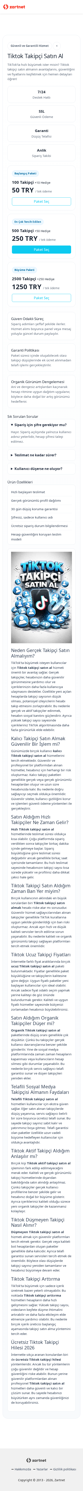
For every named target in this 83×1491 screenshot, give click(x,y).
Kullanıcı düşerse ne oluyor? (38, 468)
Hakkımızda (23, 1469)
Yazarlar (42, 1469)
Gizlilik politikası (64, 1469)
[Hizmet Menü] (77, 6)
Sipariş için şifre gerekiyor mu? (40, 424)
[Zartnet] (14, 6)
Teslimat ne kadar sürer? (35, 455)
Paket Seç (41, 201)
